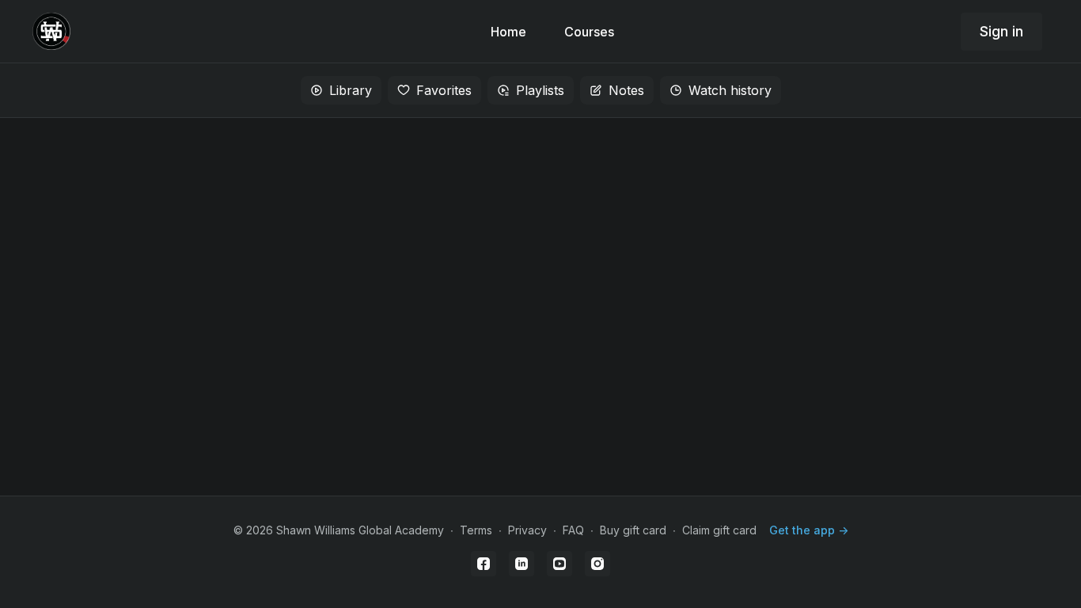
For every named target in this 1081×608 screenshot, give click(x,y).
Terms (476, 530)
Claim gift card (719, 530)
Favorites (444, 90)
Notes (626, 90)
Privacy (527, 530)
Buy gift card (633, 530)
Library (350, 90)
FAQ (573, 530)
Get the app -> (808, 530)
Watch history (730, 90)
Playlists (540, 90)
